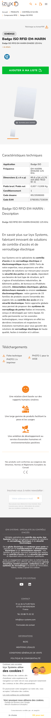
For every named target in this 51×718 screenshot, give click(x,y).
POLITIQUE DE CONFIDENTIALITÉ (25, 658)
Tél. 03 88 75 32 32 (25, 614)
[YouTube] (21, 584)
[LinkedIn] (29, 584)
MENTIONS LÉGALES (25, 647)
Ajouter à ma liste (23, 70)
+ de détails (6, 47)
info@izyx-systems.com (25, 619)
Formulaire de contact (25, 625)
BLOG (25, 641)
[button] (36, 4)
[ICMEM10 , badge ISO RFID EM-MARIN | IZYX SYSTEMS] (12, 133)
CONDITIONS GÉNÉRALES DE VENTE (25, 653)
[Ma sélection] (40, 4)
